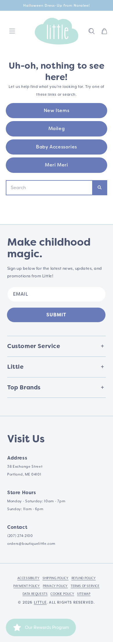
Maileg (56, 128)
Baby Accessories (56, 147)
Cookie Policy (62, 594)
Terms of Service (85, 586)
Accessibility (28, 578)
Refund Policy (84, 578)
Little (40, 602)
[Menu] (12, 31)
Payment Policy (26, 586)
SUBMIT (56, 315)
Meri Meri (56, 165)
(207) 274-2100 (20, 536)
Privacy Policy (55, 586)
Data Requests (35, 594)
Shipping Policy (56, 578)
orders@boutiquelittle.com (31, 544)
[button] (91, 31)
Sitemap (83, 594)
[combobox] (49, 188)
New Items (56, 110)
